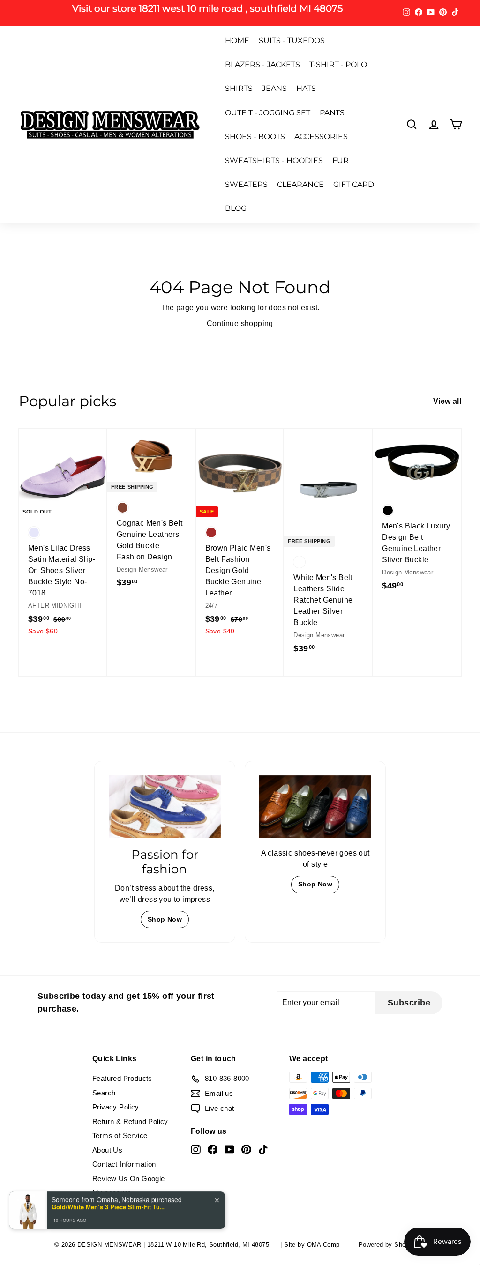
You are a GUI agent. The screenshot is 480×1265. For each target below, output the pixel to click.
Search (103, 1093)
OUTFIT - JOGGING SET (267, 112)
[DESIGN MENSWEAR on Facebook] (213, 1149)
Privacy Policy (115, 1107)
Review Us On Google (128, 1179)
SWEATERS (246, 184)
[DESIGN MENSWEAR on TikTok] (263, 1149)
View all (447, 401)
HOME (237, 40)
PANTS (332, 112)
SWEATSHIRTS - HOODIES (274, 160)
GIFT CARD (353, 184)
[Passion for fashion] (165, 807)
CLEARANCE (300, 184)
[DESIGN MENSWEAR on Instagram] (196, 1149)
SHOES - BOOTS (255, 136)
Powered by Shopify (387, 1244)
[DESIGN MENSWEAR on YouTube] (229, 1149)
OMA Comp (323, 1244)
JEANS (274, 88)
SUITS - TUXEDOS (292, 40)
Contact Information (124, 1164)
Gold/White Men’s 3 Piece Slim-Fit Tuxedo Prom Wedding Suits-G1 (110, 1202)
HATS (306, 88)
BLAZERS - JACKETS (262, 64)
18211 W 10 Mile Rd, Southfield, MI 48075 (208, 1244)
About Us (107, 1150)
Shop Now (165, 919)
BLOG (236, 208)
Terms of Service (119, 1135)
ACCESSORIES (321, 136)
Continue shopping (240, 323)
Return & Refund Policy (130, 1121)
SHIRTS (239, 88)
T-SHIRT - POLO (338, 64)
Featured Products (122, 1078)
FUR (340, 160)
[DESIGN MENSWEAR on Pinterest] (246, 1149)
